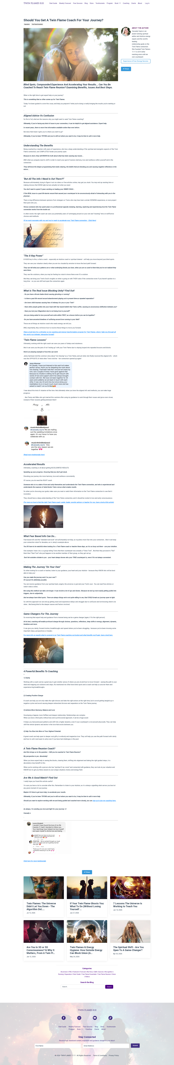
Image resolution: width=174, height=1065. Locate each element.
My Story (90, 972)
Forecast (83, 972)
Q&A (95, 972)
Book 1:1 (118, 3)
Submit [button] (135, 1045)
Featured (76, 972)
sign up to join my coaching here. (104, 801)
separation (27, 24)
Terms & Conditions (100, 1055)
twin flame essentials (37, 24)
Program (110, 3)
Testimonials (100, 3)
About (140, 3)
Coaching (126, 3)
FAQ (70, 972)
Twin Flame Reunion (104, 974)
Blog (86, 3)
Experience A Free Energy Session (135, 61)
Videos (87, 977)
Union (114, 974)
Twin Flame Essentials (89, 974)
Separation (68, 974)
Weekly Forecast (65, 3)
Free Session (77, 3)
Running (61, 974)
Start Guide (53, 3)
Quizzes (101, 972)
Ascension (64, 972)
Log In (147, 3)
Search (109, 987)
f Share (126, 69)
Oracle (133, 3)
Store (92, 3)
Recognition (109, 972)
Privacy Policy (114, 1055)
